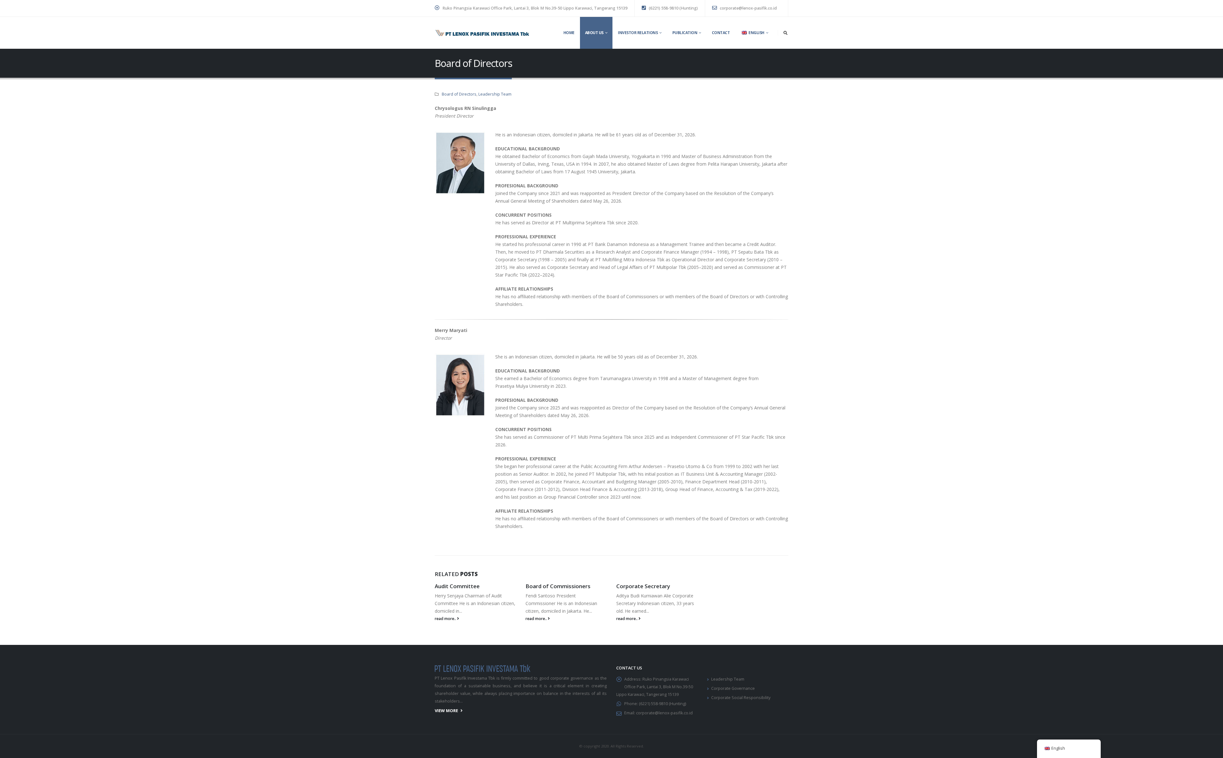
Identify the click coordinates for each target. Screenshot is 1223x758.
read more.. (446, 618)
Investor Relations (638, 32)
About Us (594, 32)
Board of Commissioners (558, 586)
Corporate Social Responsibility (740, 697)
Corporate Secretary (643, 586)
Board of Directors (459, 94)
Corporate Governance (733, 688)
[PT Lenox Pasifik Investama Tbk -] (482, 33)
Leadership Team (494, 94)
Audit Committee (457, 586)
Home (569, 32)
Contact (721, 32)
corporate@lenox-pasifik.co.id (748, 8)
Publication (684, 32)
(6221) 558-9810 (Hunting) (673, 8)
